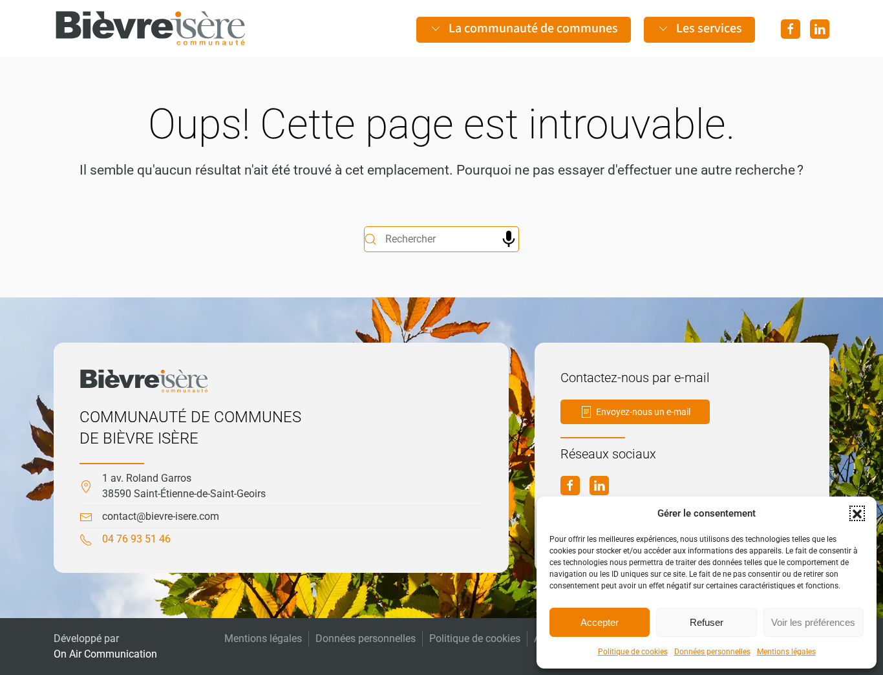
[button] (857, 513)
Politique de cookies (633, 651)
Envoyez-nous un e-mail (643, 412)
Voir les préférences (813, 622)
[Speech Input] (508, 239)
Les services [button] (709, 28)
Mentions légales (786, 651)
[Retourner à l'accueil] (151, 28)
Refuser (706, 622)
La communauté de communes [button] (533, 28)
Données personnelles (712, 651)
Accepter (599, 622)
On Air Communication (105, 654)
